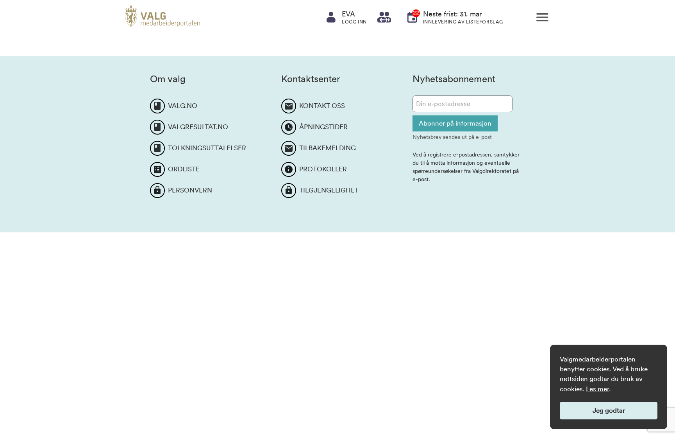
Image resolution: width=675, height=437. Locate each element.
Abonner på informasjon (455, 123)
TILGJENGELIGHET (329, 190)
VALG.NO (182, 105)
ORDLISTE (184, 169)
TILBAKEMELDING (327, 148)
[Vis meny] (542, 17)
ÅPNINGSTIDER (323, 126)
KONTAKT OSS (322, 105)
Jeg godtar (609, 410)
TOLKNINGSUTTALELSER (207, 148)
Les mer (597, 389)
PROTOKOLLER (323, 169)
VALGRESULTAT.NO (198, 126)
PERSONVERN (190, 190)
